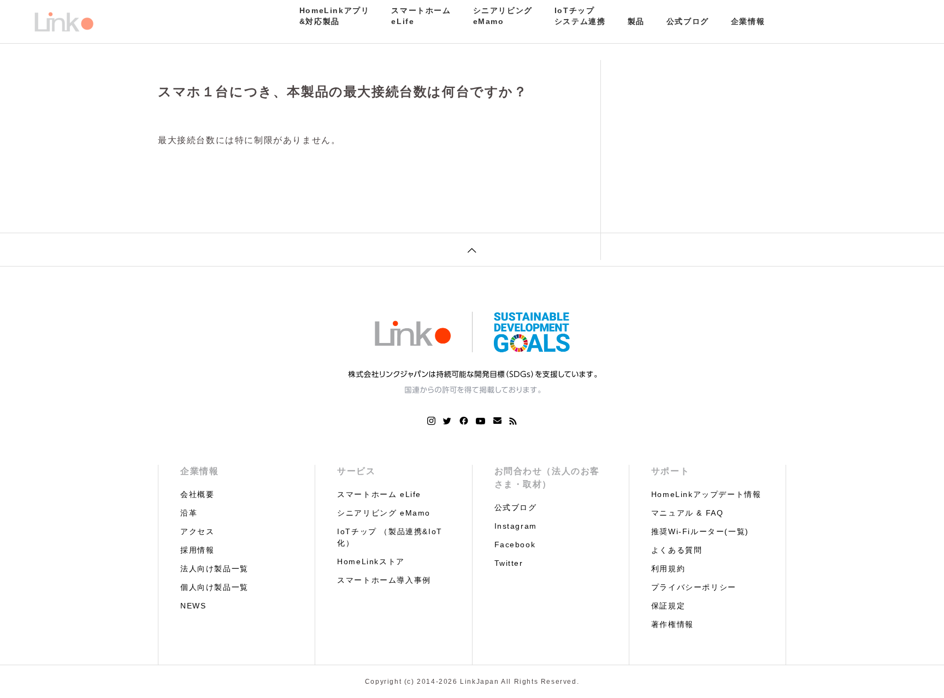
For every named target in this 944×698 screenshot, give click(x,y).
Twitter (508, 563)
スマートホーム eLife (379, 494)
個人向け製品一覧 (214, 587)
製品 (636, 21)
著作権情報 (672, 624)
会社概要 (197, 494)
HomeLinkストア (371, 561)
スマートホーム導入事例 (384, 580)
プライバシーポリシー (693, 587)
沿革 (188, 512)
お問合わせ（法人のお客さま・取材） (547, 477)
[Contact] (497, 421)
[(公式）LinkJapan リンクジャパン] (63, 22)
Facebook (515, 544)
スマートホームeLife (421, 16)
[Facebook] (463, 421)
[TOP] (472, 249)
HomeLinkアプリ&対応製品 (334, 16)
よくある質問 (677, 550)
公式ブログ (687, 21)
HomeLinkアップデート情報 (706, 494)
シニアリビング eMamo (383, 512)
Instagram (515, 526)
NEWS (193, 605)
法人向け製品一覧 (214, 568)
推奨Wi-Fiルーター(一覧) (700, 531)
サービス (356, 471)
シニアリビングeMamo (503, 16)
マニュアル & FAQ (687, 512)
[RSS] (513, 421)
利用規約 (668, 568)
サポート (670, 471)
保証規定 (668, 605)
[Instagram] (431, 421)
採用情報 (197, 550)
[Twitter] (447, 421)
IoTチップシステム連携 (580, 16)
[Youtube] (481, 421)
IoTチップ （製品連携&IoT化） (389, 537)
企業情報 (748, 21)
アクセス (197, 531)
